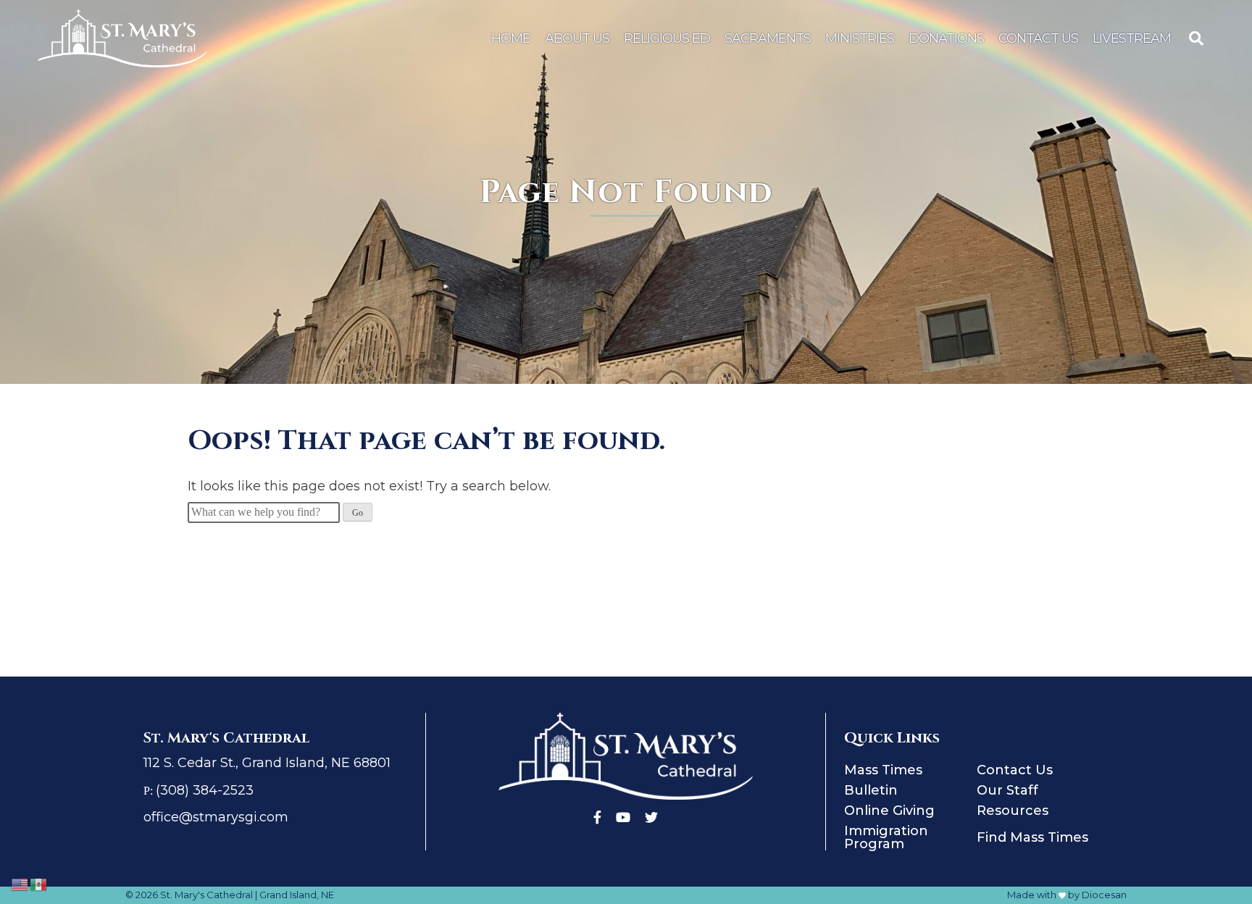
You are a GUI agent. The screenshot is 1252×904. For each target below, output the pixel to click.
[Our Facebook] (597, 817)
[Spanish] (39, 884)
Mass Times (883, 770)
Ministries (859, 38)
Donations (946, 38)
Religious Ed (667, 38)
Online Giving (889, 810)
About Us (577, 38)
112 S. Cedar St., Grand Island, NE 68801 (267, 762)
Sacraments (768, 38)
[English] (20, 884)
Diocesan (1104, 894)
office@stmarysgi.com (215, 817)
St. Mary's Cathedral (206, 894)
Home (510, 38)
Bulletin (871, 790)
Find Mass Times (1032, 837)
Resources (1012, 810)
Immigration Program (886, 837)
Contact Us (1038, 38)
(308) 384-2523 (205, 790)
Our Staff (1007, 790)
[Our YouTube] (623, 817)
